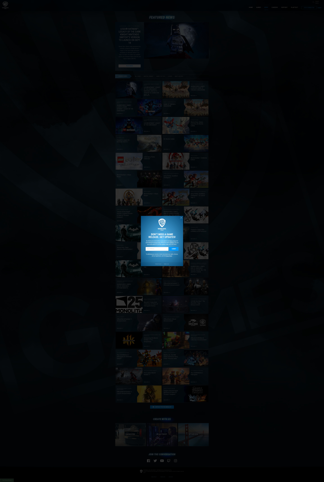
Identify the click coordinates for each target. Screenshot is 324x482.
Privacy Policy (157, 242)
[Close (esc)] (181, 217)
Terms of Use (172, 241)
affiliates (172, 242)
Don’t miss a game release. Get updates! (162, 235)
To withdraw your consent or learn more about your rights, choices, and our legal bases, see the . (162, 255)
